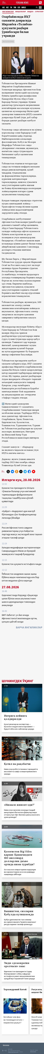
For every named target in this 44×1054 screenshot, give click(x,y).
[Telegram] (25, 471)
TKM (14, 7)
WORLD (23, 7)
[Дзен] (21, 471)
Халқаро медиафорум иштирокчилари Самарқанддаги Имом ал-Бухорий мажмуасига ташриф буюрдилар (21, 551)
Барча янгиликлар (29, 627)
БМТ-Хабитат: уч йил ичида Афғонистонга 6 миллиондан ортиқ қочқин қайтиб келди (19, 618)
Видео (30, 12)
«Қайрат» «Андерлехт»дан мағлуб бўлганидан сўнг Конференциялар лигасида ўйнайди (19, 514)
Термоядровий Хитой (15, 989)
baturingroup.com (13, 1052)
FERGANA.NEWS (22, 2)
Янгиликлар (8, 12)
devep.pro (33, 1051)
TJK (11, 7)
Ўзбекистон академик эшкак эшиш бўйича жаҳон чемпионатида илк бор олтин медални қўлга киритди (20, 577)
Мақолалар (20, 12)
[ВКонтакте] (12, 471)
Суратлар (39, 12)
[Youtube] (33, 471)
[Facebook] (29, 471)
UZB (19, 7)
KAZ (3, 7)
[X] (8, 471)
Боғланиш (6, 1045)
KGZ (7, 7)
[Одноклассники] (16, 471)
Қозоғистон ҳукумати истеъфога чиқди (21, 564)
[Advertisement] (22, 654)
